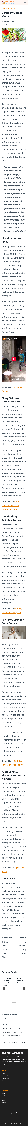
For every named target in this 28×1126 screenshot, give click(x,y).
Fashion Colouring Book (21, 980)
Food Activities (6, 1098)
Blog (13, 9)
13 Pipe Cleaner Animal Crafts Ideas (11, 1035)
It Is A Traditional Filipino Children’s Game (10, 506)
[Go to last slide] (4, 988)
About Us (4, 1073)
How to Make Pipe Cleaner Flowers (11, 1039)
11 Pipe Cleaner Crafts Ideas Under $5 (11, 1028)
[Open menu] (25, 2)
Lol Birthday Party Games (22, 945)
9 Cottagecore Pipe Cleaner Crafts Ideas (12, 1032)
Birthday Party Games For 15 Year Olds (7, 947)
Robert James (9, 21)
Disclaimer (5, 1083)
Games (4, 1100)
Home (3, 1093)
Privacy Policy (5, 1078)
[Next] (24, 988)
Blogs (3, 1095)
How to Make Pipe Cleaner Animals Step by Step (14, 1042)
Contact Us (5, 1076)
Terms (3, 1080)
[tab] (12, 1002)
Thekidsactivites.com (16, 1123)
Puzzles (4, 1102)
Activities (6, 9)
